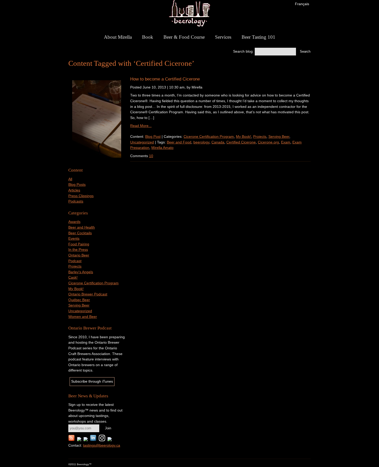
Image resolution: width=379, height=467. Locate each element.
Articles (74, 190)
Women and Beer (82, 317)
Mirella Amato (162, 148)
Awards (74, 222)
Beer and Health (81, 227)
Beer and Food (179, 142)
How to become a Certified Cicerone (165, 79)
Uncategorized (80, 311)
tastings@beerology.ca (101, 445)
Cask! (73, 277)
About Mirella (118, 37)
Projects (74, 266)
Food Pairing (78, 244)
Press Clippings (81, 196)
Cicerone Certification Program (93, 283)
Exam (285, 142)
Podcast (74, 261)
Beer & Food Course (184, 37)
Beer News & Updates (88, 395)
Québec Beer (79, 300)
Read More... (141, 126)
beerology (201, 142)
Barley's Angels (80, 272)
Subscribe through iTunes (92, 381)
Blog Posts (77, 184)
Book (147, 37)
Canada (217, 142)
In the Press (78, 249)
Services (223, 37)
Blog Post (153, 136)
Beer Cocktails (80, 233)
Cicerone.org (268, 142)
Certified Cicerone (241, 142)
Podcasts (75, 201)
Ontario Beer (78, 255)
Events (73, 238)
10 (151, 156)
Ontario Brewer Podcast (87, 294)
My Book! (76, 289)
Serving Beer (78, 305)
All (70, 179)
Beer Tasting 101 (258, 37)
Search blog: (243, 51)
